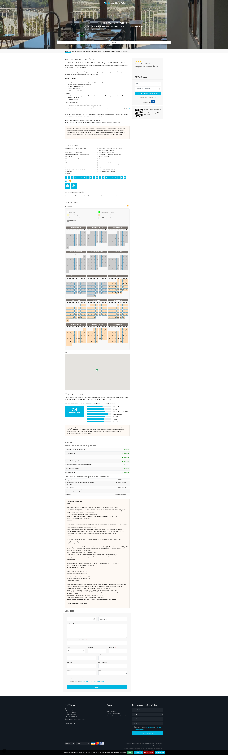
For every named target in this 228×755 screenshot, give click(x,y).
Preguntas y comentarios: (74, 623)
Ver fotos (114, 42)
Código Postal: (102, 662)
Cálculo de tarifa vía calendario (148, 93)
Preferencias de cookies (155, 746)
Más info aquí (160, 752)
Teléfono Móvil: (102, 655)
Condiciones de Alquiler (132, 743)
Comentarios (106, 51)
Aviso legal (159, 743)
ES (218, 3)
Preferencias (138, 752)
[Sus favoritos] (221, 3)
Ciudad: (69, 670)
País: (99, 670)
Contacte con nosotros (113, 713)
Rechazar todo (148, 752)
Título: (69, 647)
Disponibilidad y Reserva (90, 51)
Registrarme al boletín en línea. (79, 678)
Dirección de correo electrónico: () (77, 640)
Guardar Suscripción (147, 733)
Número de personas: (104, 616)
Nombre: (90, 647)
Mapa (99, 51)
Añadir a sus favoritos (149, 97)
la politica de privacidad (97, 681)
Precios (113, 51)
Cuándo (69, 616)
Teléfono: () (70, 655)
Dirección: (70, 662)
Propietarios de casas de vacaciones (118, 716)
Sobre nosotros (111, 711)
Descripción (68, 51)
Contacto (125, 51)
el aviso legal (85, 681)
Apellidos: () (112, 647)
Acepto (130, 752)
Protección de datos (148, 743)
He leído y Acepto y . (87, 681)
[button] (97, 370)
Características (77, 51)
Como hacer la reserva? (114, 709)
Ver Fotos (119, 51)
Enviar (97, 687)
